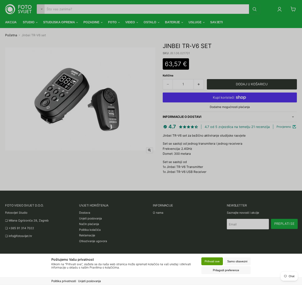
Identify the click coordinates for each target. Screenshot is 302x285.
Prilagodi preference (226, 270)
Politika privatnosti (63, 281)
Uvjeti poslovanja (89, 281)
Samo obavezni (237, 261)
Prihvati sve (212, 261)
